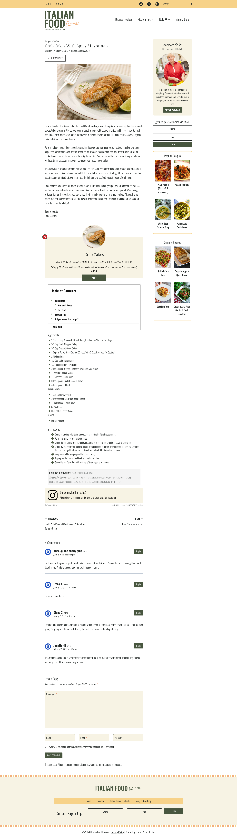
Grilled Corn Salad (163, 273)
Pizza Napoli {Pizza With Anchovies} (163, 188)
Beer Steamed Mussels (132, 521)
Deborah (50, 50)
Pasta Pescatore (182, 184)
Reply (138, 551)
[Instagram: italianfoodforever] (54, 495)
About (49, 4)
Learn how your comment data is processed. (101, 764)
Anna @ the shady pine (67, 551)
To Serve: (62, 310)
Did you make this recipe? (67, 319)
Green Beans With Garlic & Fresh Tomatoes (182, 310)
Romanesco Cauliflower (182, 225)
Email (83, 738)
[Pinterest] (157, 4)
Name (49, 738)
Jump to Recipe (56, 58)
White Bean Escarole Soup (163, 225)
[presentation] (163, 170)
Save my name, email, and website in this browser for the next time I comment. (81, 746)
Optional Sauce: (65, 305)
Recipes (48, 41)
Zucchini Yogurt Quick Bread (182, 273)
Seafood (56, 41)
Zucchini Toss (163, 306)
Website (118, 738)
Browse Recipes (123, 19)
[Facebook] (141, 4)
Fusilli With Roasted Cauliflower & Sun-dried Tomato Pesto (65, 523)
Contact (60, 4)
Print (94, 278)
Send (172, 144)
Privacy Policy (117, 832)
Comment (51, 694)
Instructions (60, 314)
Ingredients (60, 300)
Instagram (112, 497)
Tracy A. (58, 584)
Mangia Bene (182, 19)
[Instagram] (149, 4)
